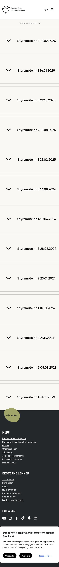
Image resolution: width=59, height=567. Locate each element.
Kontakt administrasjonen (14, 438)
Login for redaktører (11, 493)
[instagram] (10, 518)
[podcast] (35, 518)
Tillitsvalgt (7, 452)
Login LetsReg (9, 496)
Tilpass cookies (44, 555)
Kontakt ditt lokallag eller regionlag (19, 441)
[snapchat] (29, 518)
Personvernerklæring (12, 459)
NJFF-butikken (9, 489)
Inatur (5, 486)
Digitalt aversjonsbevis (13, 500)
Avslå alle (26, 555)
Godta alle (9, 555)
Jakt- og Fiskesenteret (12, 455)
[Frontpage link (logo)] (5, 9)
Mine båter (7, 482)
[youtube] (4, 518)
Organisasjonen (9, 448)
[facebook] (16, 518)
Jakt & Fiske (8, 479)
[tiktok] (23, 518)
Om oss (5, 445)
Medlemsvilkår (9, 462)
